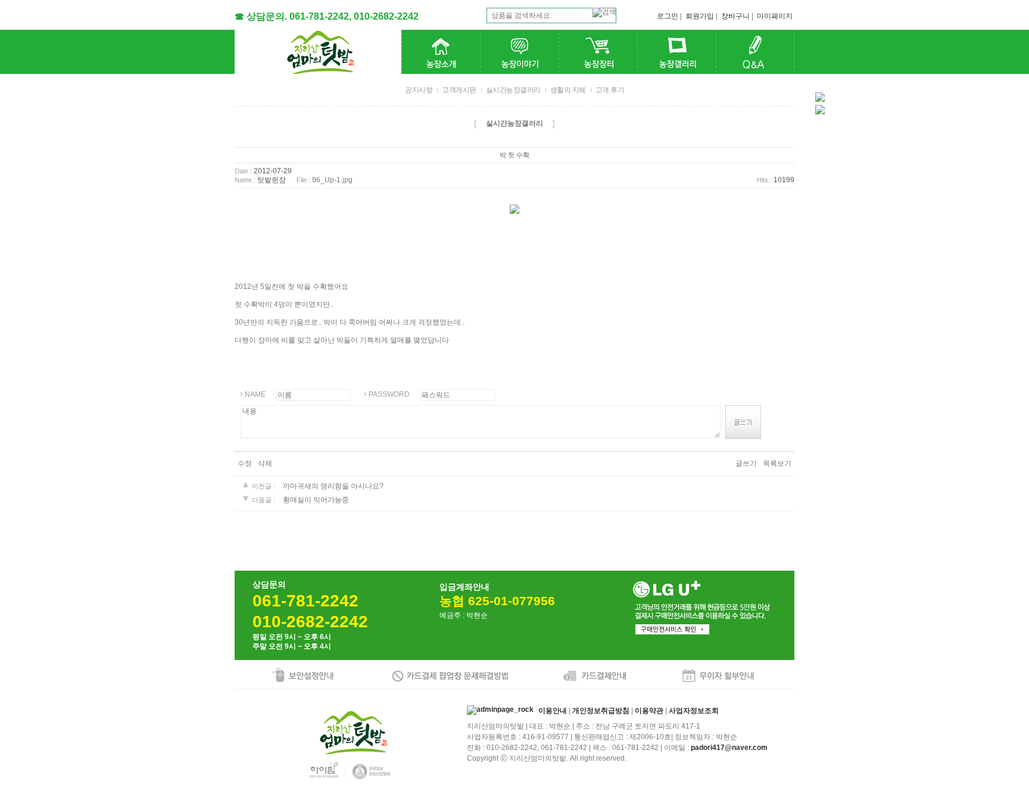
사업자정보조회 (694, 711)
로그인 (667, 16)
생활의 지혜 (568, 90)
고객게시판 (459, 90)
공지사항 (418, 90)
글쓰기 (746, 463)
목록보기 (777, 463)
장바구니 (735, 16)
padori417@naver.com (729, 747)
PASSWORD (389, 394)
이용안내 (552, 711)
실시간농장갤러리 (513, 90)
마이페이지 (775, 16)
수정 (245, 463)
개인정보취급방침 (600, 711)
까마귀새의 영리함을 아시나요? (333, 486)
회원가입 (699, 16)
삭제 (265, 463)
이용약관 (649, 711)
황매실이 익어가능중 (316, 500)
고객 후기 (610, 90)
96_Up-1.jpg (332, 180)
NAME (255, 394)
